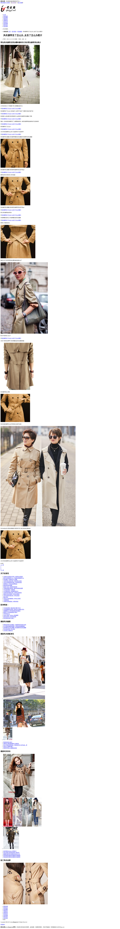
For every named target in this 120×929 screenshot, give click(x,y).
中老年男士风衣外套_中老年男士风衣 (12, 581)
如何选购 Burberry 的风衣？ (10, 851)
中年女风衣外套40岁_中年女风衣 (11, 595)
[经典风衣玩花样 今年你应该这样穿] (24, 698)
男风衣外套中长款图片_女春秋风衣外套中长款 (14, 624)
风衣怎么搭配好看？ (8, 746)
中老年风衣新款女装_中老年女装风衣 (12, 592)
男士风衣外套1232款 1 (8, 618)
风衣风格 (5, 23)
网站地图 (3, 2)
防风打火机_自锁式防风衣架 (10, 586)
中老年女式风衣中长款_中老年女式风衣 (13, 576)
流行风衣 (5, 26)
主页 (9, 31)
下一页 (2, 570)
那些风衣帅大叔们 (7, 742)
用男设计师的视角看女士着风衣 (11, 743)
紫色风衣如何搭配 (7, 585)
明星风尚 (5, 19)
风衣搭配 (5, 17)
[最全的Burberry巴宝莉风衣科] (25, 904)
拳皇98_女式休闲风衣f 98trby (10, 612)
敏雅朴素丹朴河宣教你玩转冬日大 (11, 854)
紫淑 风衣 (5, 597)
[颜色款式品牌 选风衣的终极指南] (24, 726)
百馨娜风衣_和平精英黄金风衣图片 (12, 610)
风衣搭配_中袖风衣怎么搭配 (10, 579)
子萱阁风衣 (6, 600)
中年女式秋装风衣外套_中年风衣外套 (12, 582)
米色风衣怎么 (6, 613)
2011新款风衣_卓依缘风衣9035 (10, 591)
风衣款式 (5, 22)
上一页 (2, 565)
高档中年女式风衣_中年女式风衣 (11, 594)
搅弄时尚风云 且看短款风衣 (10, 748)
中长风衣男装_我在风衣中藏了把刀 (12, 608)
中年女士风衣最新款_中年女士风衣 (12, 598)
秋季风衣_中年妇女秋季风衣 (10, 584)
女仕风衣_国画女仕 (8, 630)
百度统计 (3, 924)
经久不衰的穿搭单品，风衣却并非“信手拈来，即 (15, 745)
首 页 (4, 14)
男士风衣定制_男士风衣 (9, 629)
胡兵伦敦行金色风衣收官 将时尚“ (11, 852)
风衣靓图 (19, 31)
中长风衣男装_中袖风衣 (9, 589)
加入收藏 (20, 2)
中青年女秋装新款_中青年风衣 (10, 601)
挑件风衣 (5, 25)
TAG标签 (7, 2)
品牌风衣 (5, 20)
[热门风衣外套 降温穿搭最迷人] (7, 739)
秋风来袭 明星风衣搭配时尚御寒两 (11, 855)
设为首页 (13, 2)
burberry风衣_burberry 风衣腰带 (10, 615)
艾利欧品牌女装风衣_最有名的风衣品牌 (13, 588)
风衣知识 (5, 16)
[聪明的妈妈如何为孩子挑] (19, 797)
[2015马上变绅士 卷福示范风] (11, 848)
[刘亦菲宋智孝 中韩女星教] (22, 826)
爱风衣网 (5, 906)
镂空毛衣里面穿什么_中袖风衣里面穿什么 (13, 578)
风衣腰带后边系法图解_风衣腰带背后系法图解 (14, 627)
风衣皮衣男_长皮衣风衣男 (9, 616)
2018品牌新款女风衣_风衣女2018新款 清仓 (13, 609)
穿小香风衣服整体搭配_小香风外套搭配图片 (14, 626)
